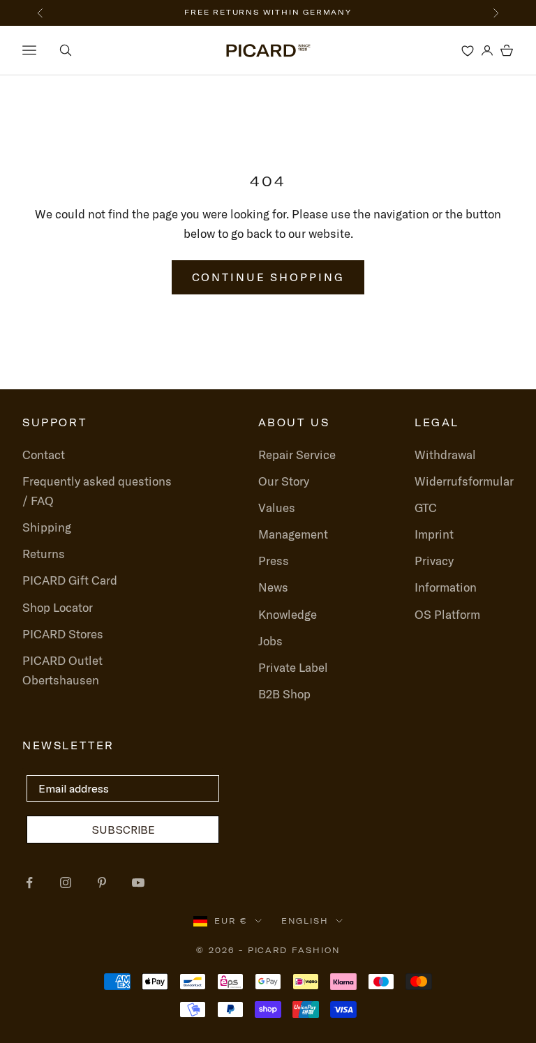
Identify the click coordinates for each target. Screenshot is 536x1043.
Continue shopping (268, 277)
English (305, 921)
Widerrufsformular (464, 481)
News (273, 587)
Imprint (434, 534)
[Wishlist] (468, 50)
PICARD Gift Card (69, 580)
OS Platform (447, 614)
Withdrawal (445, 454)
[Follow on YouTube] (138, 883)
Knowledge (287, 614)
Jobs (270, 640)
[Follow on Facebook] (29, 883)
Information (446, 587)
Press (273, 560)
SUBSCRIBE (123, 829)
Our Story (283, 481)
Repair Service (297, 454)
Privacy (434, 560)
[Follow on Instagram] (66, 883)
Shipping (46, 527)
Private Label (293, 667)
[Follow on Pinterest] (102, 883)
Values (276, 507)
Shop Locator (57, 607)
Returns (43, 553)
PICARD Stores (62, 633)
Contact (43, 454)
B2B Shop (284, 693)
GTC (426, 507)
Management (293, 534)
